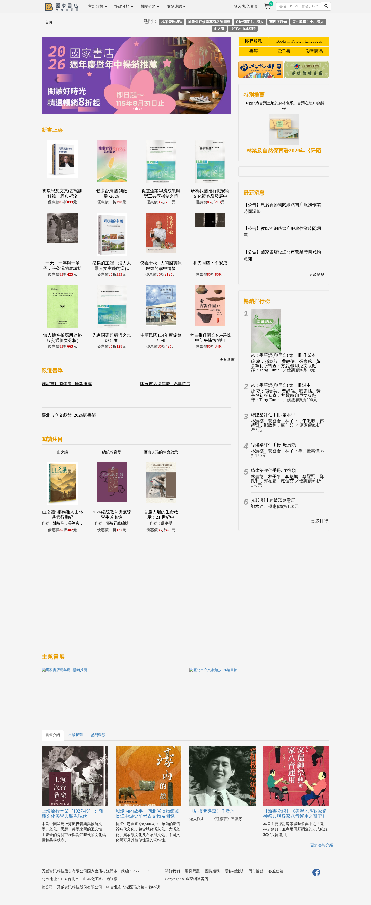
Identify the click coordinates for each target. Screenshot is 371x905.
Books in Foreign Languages (299, 41)
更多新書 (227, 360)
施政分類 (122, 6)
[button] (56, 78)
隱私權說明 (234, 871)
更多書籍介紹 (321, 845)
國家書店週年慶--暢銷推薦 (67, 383)
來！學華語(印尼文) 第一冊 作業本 (283, 355)
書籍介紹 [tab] (53, 735)
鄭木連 (257, 506)
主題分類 (96, 6)
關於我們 (172, 871)
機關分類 (149, 6)
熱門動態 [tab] (98, 735)
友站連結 (175, 6)
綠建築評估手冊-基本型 (273, 415)
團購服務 (253, 41)
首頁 (48, 22)
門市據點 (255, 871)
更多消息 (316, 275)
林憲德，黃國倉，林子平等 (276, 451)
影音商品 (314, 51)
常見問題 (192, 871)
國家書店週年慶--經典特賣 (165, 383)
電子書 (284, 51)
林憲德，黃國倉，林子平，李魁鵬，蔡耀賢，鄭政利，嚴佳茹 (287, 423)
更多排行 (319, 521)
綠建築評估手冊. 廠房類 (273, 444)
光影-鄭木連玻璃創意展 (273, 500)
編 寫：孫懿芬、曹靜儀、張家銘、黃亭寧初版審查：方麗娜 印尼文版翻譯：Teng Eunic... (286, 365)
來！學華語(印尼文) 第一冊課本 (281, 385)
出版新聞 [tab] (75, 735)
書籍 (253, 51)
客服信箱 (275, 871)
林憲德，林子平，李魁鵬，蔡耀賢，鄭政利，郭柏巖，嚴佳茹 (287, 478)
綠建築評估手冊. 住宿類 (273, 470)
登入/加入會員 (246, 6)
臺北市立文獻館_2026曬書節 (69, 415)
